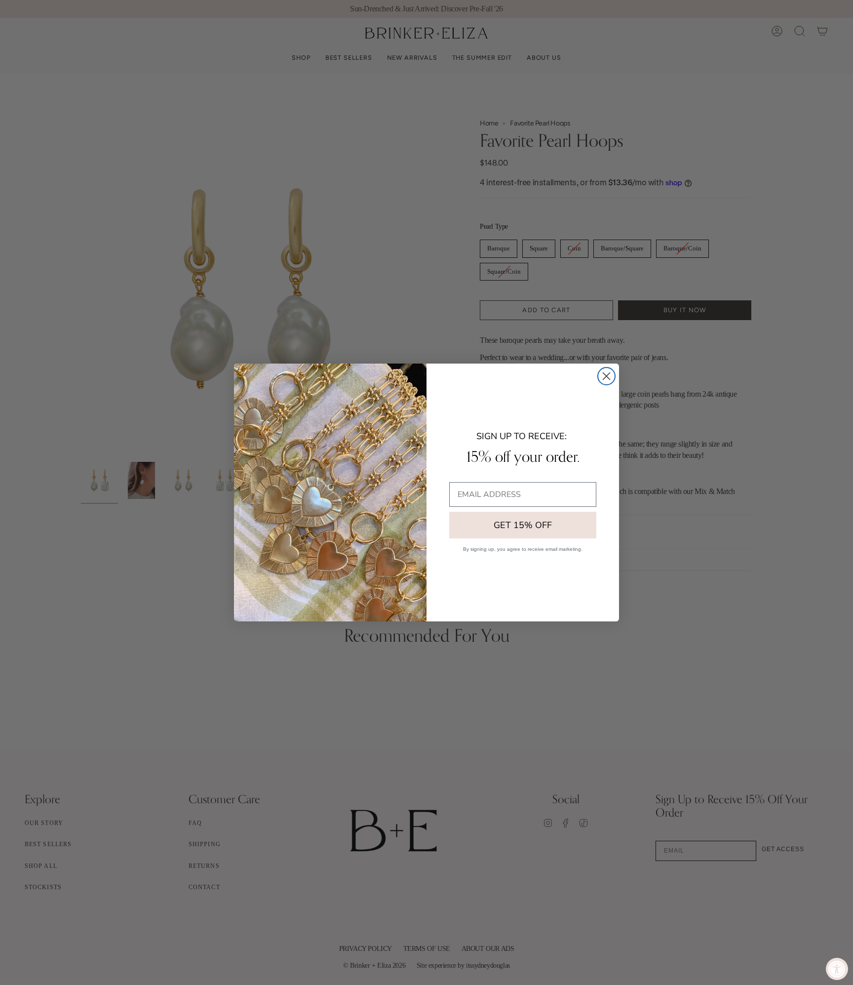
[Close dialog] (606, 376)
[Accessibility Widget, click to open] (837, 969)
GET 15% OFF (523, 525)
